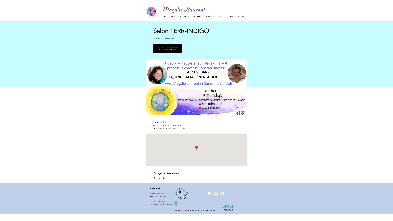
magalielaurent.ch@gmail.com (161, 204)
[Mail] (175, 203)
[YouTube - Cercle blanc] (222, 193)
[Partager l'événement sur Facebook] (154, 178)
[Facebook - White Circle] (216, 193)
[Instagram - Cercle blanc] (209, 193)
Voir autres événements (167, 49)
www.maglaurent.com (192, 210)
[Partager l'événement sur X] (159, 178)
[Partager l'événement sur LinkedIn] (164, 178)
